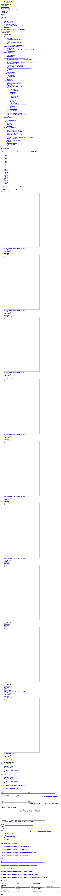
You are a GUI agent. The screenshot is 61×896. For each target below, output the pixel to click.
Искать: (3, 188)
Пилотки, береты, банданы (14, 42)
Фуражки (9, 44)
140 (5, 178)
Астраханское (14, 90)
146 (5, 179)
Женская (9, 77)
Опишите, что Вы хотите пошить (10, 820)
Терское (12, 107)
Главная (3, 29)
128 (5, 175)
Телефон (3, 824)
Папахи (9, 41)
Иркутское (13, 97)
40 (4, 164)
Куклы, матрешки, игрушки (14, 134)
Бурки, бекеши (11, 85)
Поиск (22, 188)
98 (4, 183)
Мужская (9, 79)
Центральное (13, 110)
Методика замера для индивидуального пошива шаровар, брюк (19, 865)
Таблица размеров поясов (8, 858)
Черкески (9, 116)
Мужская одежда (8, 80)
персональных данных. (50, 796)
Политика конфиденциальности (9, 788)
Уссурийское (13, 109)
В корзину (6, 253)
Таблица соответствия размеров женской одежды (15, 849)
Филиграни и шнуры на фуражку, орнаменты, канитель (22, 70)
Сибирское (13, 106)
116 (5, 172)
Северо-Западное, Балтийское (18, 104)
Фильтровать (34, 151)
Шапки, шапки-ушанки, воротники (16, 45)
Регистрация (7, 1)
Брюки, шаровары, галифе (14, 83)
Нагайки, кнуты (11, 120)
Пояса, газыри (11, 144)
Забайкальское (14, 96)
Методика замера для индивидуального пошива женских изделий (19, 874)
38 (4, 162)
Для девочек (10, 48)
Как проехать (4, 11)
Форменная (10, 56)
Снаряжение (7, 141)
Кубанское (13, 100)
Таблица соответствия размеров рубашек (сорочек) (15, 855)
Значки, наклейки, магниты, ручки (16, 130)
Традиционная (11, 55)
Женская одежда (8, 53)
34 (4, 159)
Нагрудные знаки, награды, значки (16, 65)
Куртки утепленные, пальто (14, 113)
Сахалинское (13, 103)
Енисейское (13, 94)
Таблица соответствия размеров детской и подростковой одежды (19, 852)
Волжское (12, 92)
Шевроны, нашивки (12, 72)
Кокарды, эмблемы (12, 63)
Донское (12, 93)
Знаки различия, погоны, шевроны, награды (16, 58)
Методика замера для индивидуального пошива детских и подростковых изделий (24, 877)
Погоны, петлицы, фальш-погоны (16, 66)
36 (4, 161)
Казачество (10, 87)
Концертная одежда (11, 29)
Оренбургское (14, 102)
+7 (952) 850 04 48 (5, 5)
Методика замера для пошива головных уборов (14, 868)
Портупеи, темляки (12, 143)
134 (5, 176)
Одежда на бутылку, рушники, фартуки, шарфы (20, 137)
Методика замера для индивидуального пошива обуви (16, 871)
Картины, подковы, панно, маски (16, 133)
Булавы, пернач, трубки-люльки (15, 128)
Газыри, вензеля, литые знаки (15, 60)
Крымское (13, 99)
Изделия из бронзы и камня (14, 131)
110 (5, 171)
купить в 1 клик (8, 254)
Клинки (9, 119)
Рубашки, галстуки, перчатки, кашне (17, 114)
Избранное (14, 1)
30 (4, 157)
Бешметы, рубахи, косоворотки (15, 82)
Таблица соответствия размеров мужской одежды (15, 846)
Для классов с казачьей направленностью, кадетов (20, 49)
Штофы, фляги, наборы (13, 140)
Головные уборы (8, 36)
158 (5, 182)
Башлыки (9, 38)
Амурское (12, 89)
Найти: (2, 186)
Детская (9, 123)
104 (5, 169)
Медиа (9, 136)
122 (5, 173)
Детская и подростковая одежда (12, 46)
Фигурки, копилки (12, 138)
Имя (2, 823)
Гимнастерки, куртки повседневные (17, 86)
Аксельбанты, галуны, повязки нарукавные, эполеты (21, 59)
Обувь (5, 121)
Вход (2, 1)
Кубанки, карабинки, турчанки (15, 39)
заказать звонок (5, 7)
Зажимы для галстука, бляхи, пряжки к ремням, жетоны (22, 62)
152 (5, 180)
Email (2, 826)
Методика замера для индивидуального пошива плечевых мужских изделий (22, 862)
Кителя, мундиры (12, 111)
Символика (10, 69)
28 (4, 155)
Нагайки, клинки (8, 117)
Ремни (8, 145)
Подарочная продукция (10, 127)
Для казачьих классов (9, 52)
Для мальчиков (11, 51)
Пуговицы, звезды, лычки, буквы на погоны (19, 68)
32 (4, 158)
